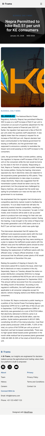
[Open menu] (41, 3)
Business (17, 16)
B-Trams (7, 3)
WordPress (28, 412)
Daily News (27, 16)
